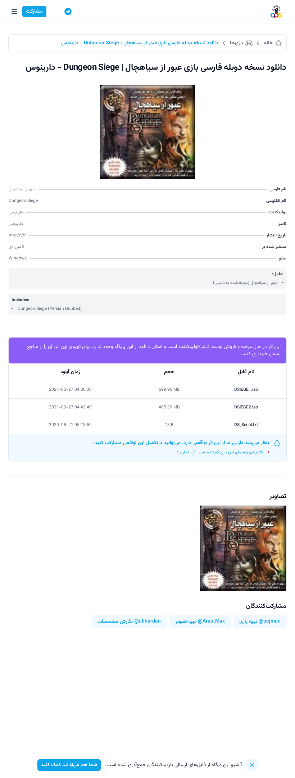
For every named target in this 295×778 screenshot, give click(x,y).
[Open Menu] (14, 11)
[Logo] (276, 11)
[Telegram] (68, 11)
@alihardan (147, 621)
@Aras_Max (211, 621)
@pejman (270, 621)
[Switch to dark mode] (54, 11)
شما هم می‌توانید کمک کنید (69, 765)
